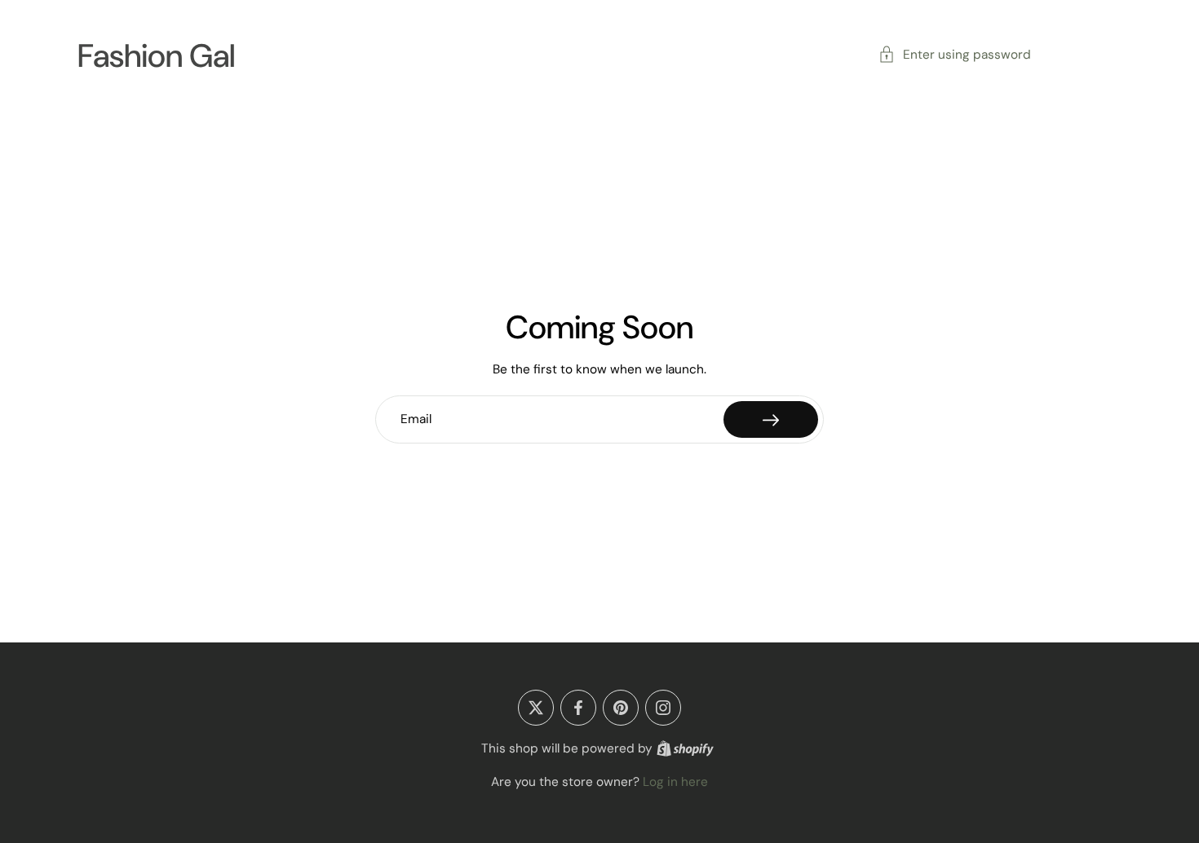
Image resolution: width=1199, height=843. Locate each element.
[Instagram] (663, 708)
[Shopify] (685, 748)
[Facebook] (578, 708)
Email (415, 419)
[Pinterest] (621, 708)
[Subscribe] (770, 419)
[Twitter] (536, 708)
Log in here (675, 782)
